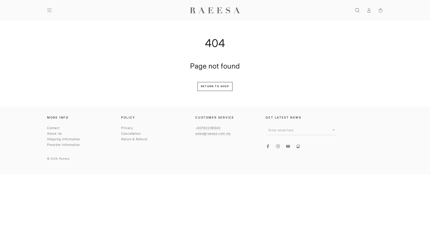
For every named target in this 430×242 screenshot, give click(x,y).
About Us (54, 133)
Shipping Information (63, 139)
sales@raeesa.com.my (213, 133)
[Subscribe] (334, 130)
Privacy (127, 128)
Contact (53, 128)
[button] (357, 10)
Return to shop (215, 86)
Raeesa (64, 158)
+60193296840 (207, 128)
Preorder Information (63, 145)
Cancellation (131, 133)
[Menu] (49, 10)
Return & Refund (134, 139)
